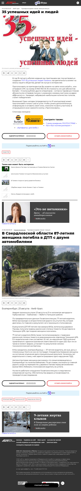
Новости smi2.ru (9, 224)
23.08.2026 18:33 (7, 230)
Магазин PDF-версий (54, 440)
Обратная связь (52, 442)
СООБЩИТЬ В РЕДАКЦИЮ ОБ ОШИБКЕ (27, 445)
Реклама (19, 440)
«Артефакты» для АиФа (27, 128)
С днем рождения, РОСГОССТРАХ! (60, 123)
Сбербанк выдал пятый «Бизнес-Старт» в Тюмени (27, 187)
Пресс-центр (41, 440)
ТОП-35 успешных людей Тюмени (36, 81)
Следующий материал (41, 485)
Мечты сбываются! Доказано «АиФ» (22, 194)
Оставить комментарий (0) (63, 136)
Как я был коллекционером (58, 126)
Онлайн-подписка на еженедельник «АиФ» (30, 442)
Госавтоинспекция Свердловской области (16, 298)
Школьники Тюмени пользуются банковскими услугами (29, 174)
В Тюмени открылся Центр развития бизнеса (25, 180)
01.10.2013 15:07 (6, 8)
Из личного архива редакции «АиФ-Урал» (15, 68)
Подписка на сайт (30, 440)
